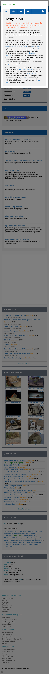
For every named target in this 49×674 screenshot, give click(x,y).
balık (33, 47)
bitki (38, 47)
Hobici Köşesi (33, 73)
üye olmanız (11, 64)
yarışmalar (24, 47)
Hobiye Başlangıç (27, 69)
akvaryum (21, 49)
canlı (13, 49)
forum (7, 47)
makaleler (15, 47)
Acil (27, 78)
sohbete (39, 49)
